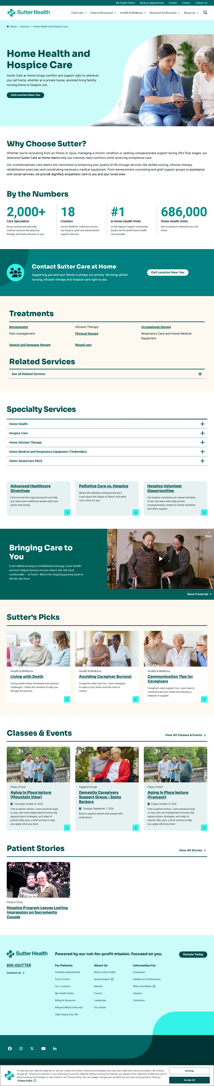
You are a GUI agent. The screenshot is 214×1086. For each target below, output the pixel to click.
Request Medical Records (69, 1007)
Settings (189, 1070)
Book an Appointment (152, 3)
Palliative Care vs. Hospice (103, 486)
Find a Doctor (62, 979)
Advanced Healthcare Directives (30, 488)
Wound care (83, 345)
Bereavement (18, 327)
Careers (186, 3)
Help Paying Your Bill (66, 1014)
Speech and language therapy (30, 345)
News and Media (145, 986)
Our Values (100, 1007)
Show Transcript (197, 594)
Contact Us (201, 3)
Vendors (137, 993)
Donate (173, 3)
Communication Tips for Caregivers (170, 679)
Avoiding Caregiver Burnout (105, 676)
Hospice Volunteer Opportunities (164, 488)
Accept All (189, 1079)
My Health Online (125, 3)
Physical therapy (86, 333)
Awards (98, 986)
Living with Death (26, 676)
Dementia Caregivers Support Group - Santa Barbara (100, 797)
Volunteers (139, 1000)
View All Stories (190, 850)
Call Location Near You (25, 95)
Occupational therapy (156, 327)
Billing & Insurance (65, 1000)
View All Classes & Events (183, 735)
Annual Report (104, 979)
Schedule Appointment (67, 972)
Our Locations (62, 986)
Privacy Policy (27, 1080)
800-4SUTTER (19, 965)
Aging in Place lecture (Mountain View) (30, 794)
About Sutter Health (105, 972)
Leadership (100, 1000)
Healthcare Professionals (147, 979)
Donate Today (193, 954)
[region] (107, 1075)
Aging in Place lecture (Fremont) (168, 794)
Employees (139, 972)
